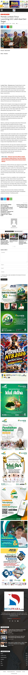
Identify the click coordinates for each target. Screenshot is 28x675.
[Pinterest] (8, 27)
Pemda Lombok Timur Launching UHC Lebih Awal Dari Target (22, 206)
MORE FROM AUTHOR (18, 231)
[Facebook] (2, 27)
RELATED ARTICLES (9, 231)
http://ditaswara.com (14, 227)
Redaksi (3, 23)
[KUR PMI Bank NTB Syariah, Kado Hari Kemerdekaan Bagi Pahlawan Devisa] (4, 638)
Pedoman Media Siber (11, 671)
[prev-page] (13, 246)
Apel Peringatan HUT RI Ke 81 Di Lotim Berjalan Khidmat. (14, 241)
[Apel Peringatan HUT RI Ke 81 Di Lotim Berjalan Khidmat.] (14, 236)
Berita (5, 13)
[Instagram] (12, 621)
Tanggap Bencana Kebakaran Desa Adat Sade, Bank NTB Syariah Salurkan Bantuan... (17, 631)
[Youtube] (18, 621)
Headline (2, 659)
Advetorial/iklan (3, 657)
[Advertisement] (14, 70)
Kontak (23, 671)
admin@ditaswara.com (16, 618)
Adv (1, 661)
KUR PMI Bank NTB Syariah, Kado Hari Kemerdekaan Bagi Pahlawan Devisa (16, 637)
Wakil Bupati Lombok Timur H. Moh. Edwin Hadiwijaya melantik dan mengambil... (17, 643)
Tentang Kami (18, 671)
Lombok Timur (6, 14)
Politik (2, 665)
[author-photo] (14, 222)
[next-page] (14, 246)
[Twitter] (5, 27)
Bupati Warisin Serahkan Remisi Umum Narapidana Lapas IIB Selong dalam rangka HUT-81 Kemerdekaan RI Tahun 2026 (23, 242)
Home (1, 13)
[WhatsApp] (11, 27)
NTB (1, 663)
